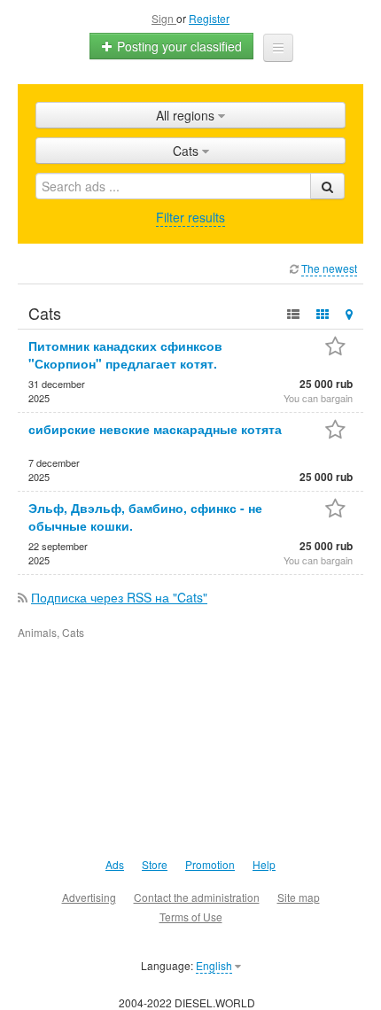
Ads (114, 864)
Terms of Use (190, 916)
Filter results (190, 217)
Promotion (210, 864)
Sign (164, 18)
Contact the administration (197, 897)
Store (154, 864)
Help (264, 864)
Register (209, 18)
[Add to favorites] (335, 348)
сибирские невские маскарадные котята (155, 429)
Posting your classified (177, 46)
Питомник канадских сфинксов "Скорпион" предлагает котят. (125, 354)
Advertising (89, 897)
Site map (298, 897)
